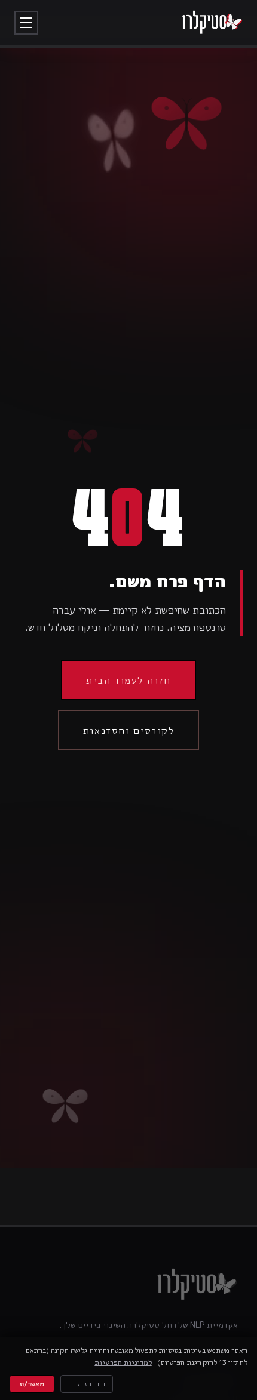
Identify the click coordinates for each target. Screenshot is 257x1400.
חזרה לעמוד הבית (128, 680)
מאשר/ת (32, 1384)
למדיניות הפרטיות (122, 1362)
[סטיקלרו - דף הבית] (212, 22)
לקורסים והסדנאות (129, 730)
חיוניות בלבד (86, 1384)
